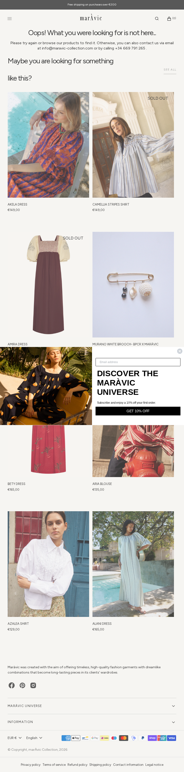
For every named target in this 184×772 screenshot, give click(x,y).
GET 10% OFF (138, 411)
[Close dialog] (179, 351)
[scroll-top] (173, 761)
